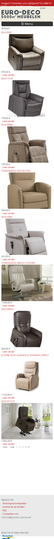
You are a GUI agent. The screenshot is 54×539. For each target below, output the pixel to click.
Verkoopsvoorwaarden (14, 503)
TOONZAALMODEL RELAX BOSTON (15, 170)
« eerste (4, 447)
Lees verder (8, 74)
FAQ (4, 510)
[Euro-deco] (20, 20)
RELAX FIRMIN (7, 124)
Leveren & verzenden (13, 506)
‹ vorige (12, 447)
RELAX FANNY (6, 217)
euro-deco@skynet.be (21, 6)
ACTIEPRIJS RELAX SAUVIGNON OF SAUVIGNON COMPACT (25, 355)
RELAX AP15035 (8, 401)
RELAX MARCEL (7, 309)
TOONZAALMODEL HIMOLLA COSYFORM (18, 263)
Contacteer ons (10, 513)
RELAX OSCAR (7, 78)
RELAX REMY (6, 32)
